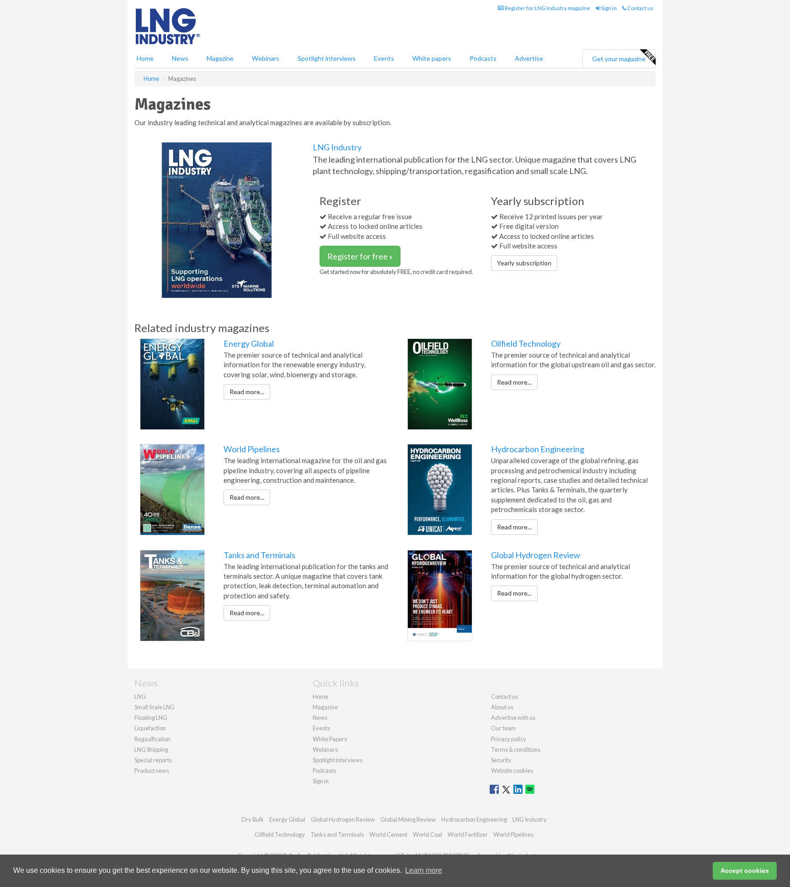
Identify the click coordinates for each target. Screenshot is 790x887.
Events (384, 58)
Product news (151, 770)
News (320, 717)
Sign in (608, 8)
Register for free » (360, 256)
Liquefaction (150, 728)
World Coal (427, 834)
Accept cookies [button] (745, 870)
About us (502, 707)
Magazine (220, 58)
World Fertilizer (468, 834)
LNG (140, 696)
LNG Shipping (151, 749)
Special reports (153, 760)
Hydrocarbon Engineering (537, 449)
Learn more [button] (423, 870)
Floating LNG (150, 717)
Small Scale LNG (154, 707)
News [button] (180, 58)
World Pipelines (252, 449)
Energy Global (249, 343)
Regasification (152, 739)
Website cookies (512, 770)
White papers (431, 58)
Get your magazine (619, 59)
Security (501, 760)
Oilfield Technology (525, 343)
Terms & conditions (515, 749)
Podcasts (483, 58)
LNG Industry (337, 147)
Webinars (265, 58)
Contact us (639, 8)
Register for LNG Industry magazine (547, 8)
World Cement (388, 834)
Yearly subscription (524, 263)
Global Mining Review (408, 819)
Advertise (529, 58)
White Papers (330, 739)
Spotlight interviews (327, 58)
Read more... (247, 392)
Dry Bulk (252, 819)
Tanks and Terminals (259, 555)
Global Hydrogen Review (535, 555)
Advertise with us (513, 717)
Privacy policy (508, 739)
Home (145, 58)
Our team (503, 728)
